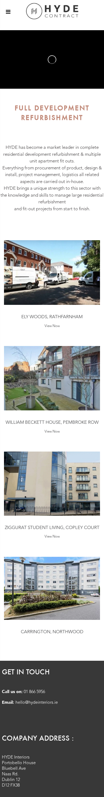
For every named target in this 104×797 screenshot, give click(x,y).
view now (52, 326)
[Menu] (8, 11)
